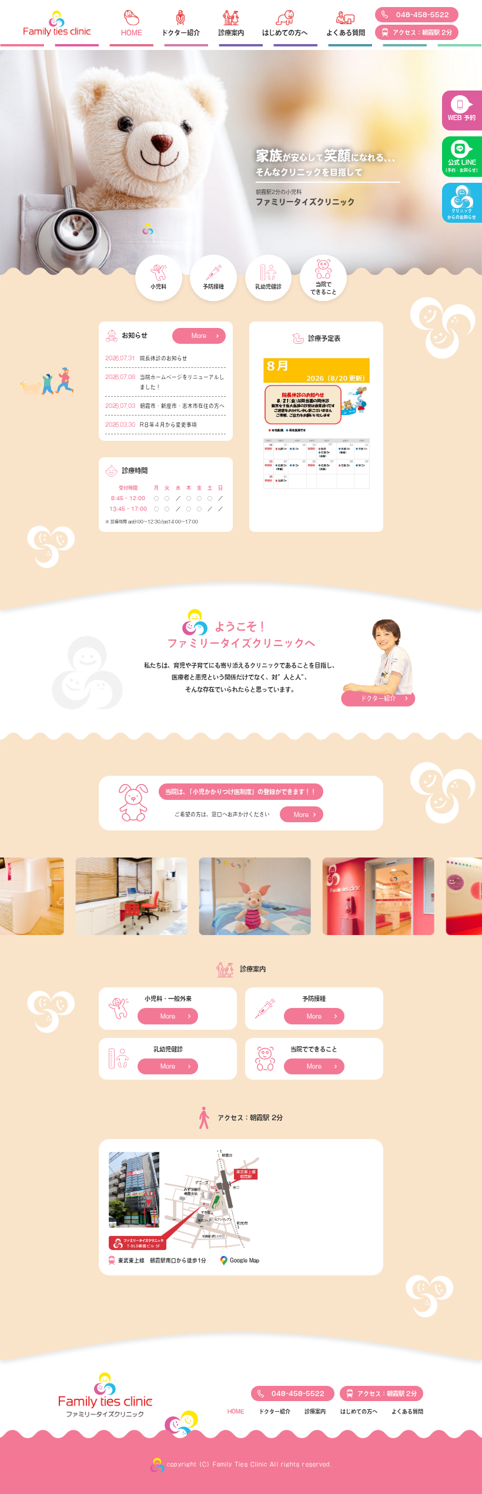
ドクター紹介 (180, 32)
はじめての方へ (284, 32)
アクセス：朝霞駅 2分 (422, 32)
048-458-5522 (422, 15)
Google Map (244, 1260)
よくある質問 (345, 32)
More (199, 336)
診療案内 (231, 32)
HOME (131, 32)
